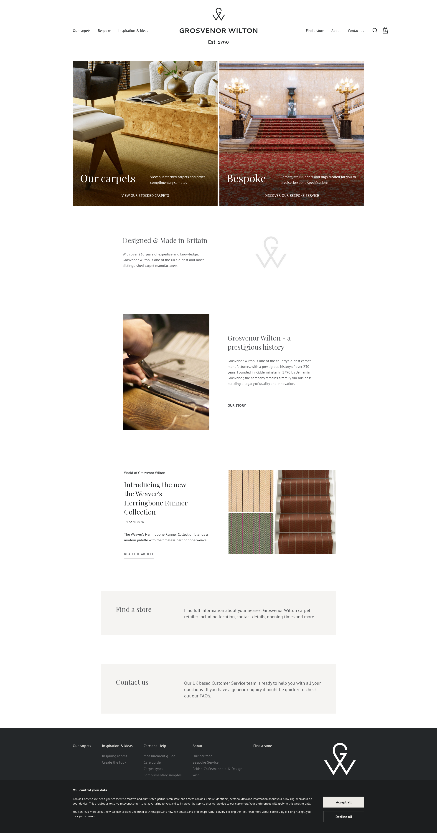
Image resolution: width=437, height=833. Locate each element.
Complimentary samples (163, 775)
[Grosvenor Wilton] (218, 26)
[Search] (375, 30)
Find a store (315, 30)
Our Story (237, 405)
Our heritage (202, 756)
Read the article (139, 554)
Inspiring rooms (114, 756)
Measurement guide (159, 756)
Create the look (114, 762)
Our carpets (82, 30)
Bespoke (104, 30)
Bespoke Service (205, 762)
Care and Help (155, 745)
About (336, 30)
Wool (197, 775)
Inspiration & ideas (133, 30)
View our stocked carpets (145, 195)
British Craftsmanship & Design (217, 768)
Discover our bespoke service (291, 195)
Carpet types (153, 768)
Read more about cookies (264, 811)
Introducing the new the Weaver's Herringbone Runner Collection (155, 499)
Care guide (152, 762)
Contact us (356, 30)
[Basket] (386, 30)
